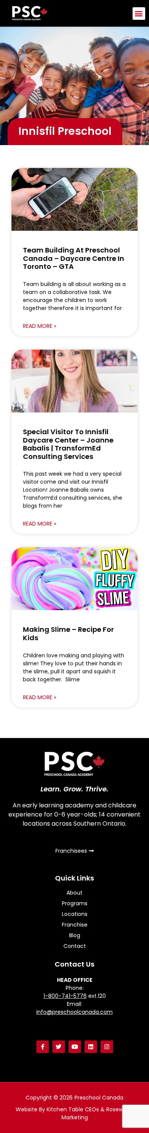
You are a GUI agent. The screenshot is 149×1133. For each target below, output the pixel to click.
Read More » (39, 326)
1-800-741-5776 (65, 996)
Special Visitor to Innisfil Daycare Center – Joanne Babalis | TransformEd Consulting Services (68, 444)
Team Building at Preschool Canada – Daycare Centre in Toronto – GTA (73, 258)
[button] (139, 13)
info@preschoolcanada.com (74, 1012)
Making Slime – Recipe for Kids (68, 633)
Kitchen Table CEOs (73, 1109)
